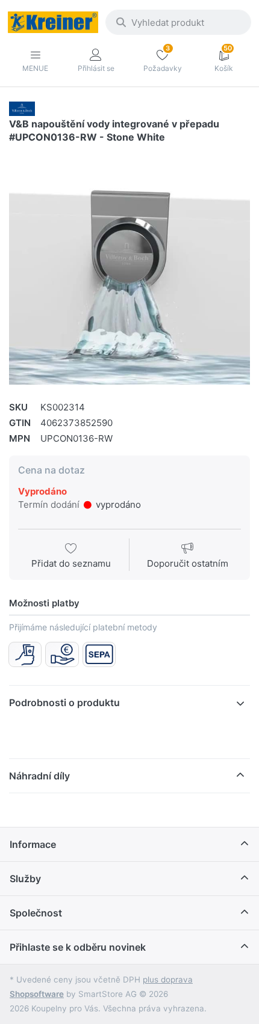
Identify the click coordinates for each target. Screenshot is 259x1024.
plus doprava (168, 979)
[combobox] (178, 22)
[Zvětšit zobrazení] (129, 267)
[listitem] (129, 267)
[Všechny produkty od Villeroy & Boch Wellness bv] (22, 108)
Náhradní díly (39, 776)
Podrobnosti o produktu (64, 702)
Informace (33, 844)
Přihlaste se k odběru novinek (78, 947)
